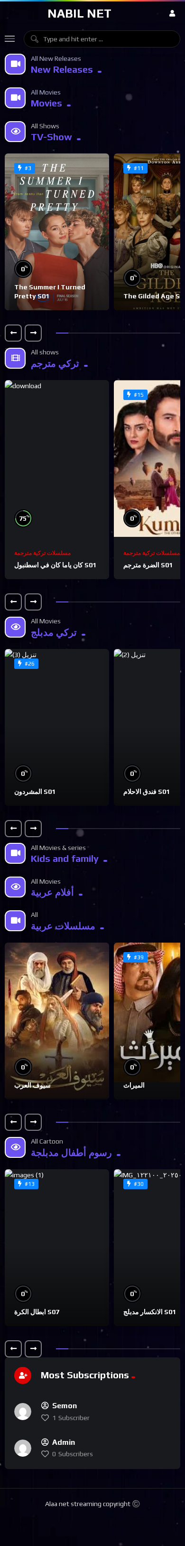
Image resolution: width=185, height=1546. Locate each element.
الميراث (134, 1085)
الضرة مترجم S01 (148, 565)
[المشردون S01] (57, 727)
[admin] (22, 1448)
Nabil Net (79, 13)
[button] (13, 333)
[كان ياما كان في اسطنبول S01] (57, 458)
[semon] (22, 1411)
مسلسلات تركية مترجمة (42, 553)
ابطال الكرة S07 (36, 1312)
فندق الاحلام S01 (146, 791)
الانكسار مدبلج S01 (149, 1312)
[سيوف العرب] (57, 1021)
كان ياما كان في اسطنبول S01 (55, 565)
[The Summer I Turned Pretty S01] (57, 231)
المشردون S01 (35, 791)
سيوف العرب (32, 1085)
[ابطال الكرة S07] (57, 1247)
